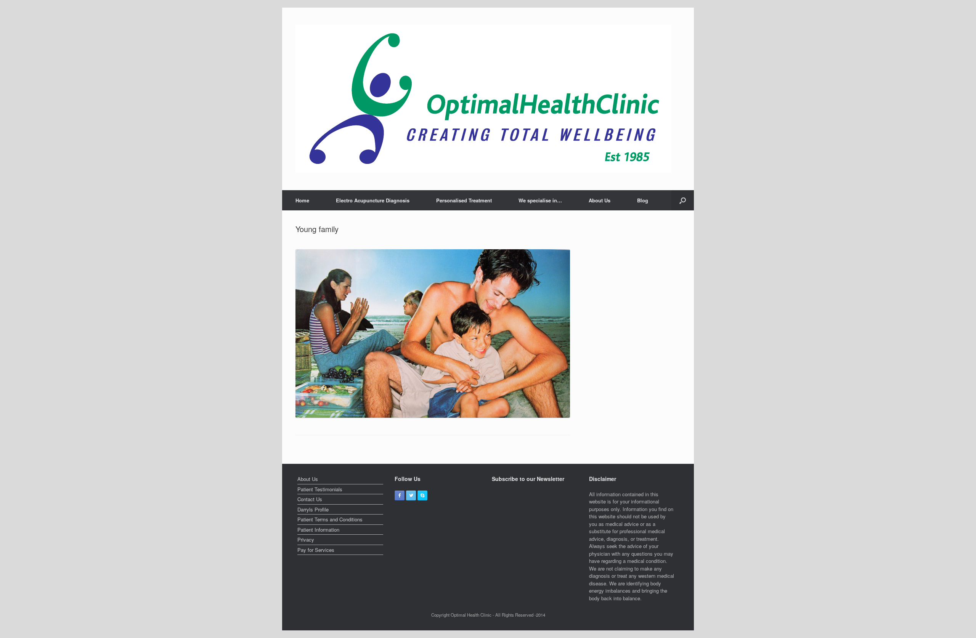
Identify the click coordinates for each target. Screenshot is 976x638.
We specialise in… (540, 200)
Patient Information (318, 529)
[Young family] (432, 415)
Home (302, 200)
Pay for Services (315, 549)
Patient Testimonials (319, 489)
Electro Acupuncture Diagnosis (372, 200)
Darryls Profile (313, 509)
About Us (599, 200)
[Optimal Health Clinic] (483, 99)
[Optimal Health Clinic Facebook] (400, 495)
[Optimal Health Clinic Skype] (422, 495)
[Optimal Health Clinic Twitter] (411, 495)
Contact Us (309, 499)
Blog (642, 200)
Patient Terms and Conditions (330, 519)
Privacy (305, 539)
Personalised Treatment (464, 200)
